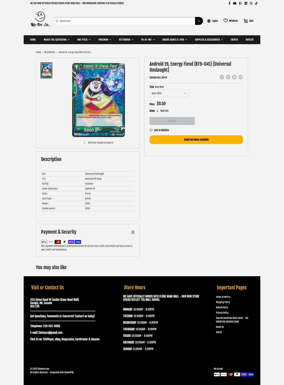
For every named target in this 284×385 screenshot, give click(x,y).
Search (219, 332)
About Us (220, 327)
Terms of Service (223, 297)
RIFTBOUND (125, 39)
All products (49, 52)
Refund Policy (222, 307)
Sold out (172, 121)
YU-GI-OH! (147, 39)
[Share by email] (240, 77)
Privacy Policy (222, 312)
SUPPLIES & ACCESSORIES (208, 39)
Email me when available (196, 139)
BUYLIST (250, 39)
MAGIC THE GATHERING (56, 39)
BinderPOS (69, 372)
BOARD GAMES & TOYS (174, 39)
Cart (251, 20)
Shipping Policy (223, 302)
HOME (33, 39)
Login (215, 20)
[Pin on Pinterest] (228, 77)
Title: (157, 87)
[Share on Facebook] (222, 77)
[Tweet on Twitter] (234, 77)
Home (38, 52)
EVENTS (234, 39)
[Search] (199, 21)
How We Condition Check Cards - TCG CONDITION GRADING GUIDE (232, 320)
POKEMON (104, 39)
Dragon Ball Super (158, 77)
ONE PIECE (83, 39)
